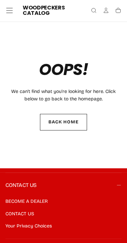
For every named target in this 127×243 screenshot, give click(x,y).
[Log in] (106, 11)
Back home (63, 122)
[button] (9, 10)
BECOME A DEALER (26, 201)
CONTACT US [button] (21, 185)
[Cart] (118, 11)
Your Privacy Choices (28, 226)
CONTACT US (19, 214)
